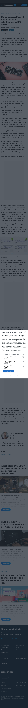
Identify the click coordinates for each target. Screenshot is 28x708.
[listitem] (14, 354)
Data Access (14, 375)
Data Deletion (6, 375)
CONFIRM (8, 371)
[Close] (25, 332)
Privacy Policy (21, 375)
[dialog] (14, 354)
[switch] (23, 357)
